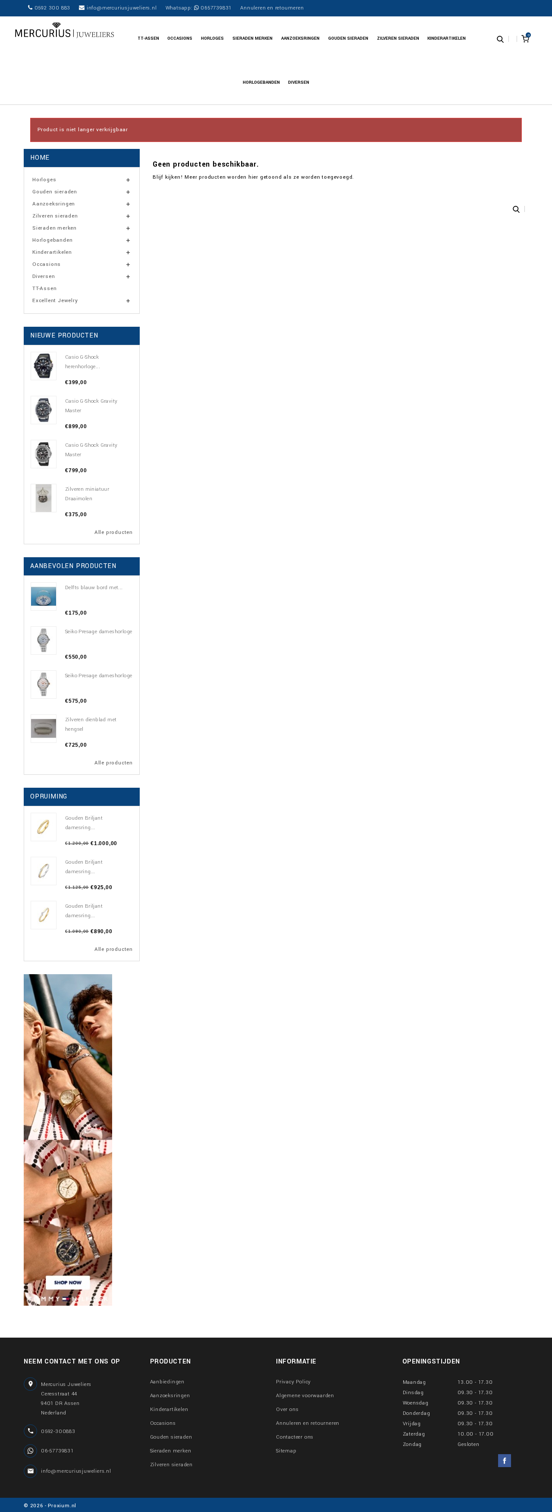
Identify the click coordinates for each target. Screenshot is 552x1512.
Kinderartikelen (446, 38)
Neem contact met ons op (72, 1361)
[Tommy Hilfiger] (68, 1139)
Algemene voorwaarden (305, 1395)
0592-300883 (58, 1431)
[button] (500, 38)
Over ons (287, 1409)
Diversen (298, 82)
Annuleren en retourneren (272, 8)
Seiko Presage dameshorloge (98, 631)
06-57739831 (57, 1451)
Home (40, 157)
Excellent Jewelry (55, 300)
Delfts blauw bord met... (94, 587)
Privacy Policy (293, 1382)
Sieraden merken (252, 38)
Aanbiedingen (167, 1382)
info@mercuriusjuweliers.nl (121, 8)
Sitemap (286, 1451)
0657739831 (215, 8)
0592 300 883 (51, 8)
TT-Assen (148, 38)
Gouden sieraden (348, 38)
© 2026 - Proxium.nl (50, 1505)
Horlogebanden (261, 82)
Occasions (179, 38)
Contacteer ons (295, 1437)
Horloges (212, 38)
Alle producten (113, 532)
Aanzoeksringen (300, 38)
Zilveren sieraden (398, 38)
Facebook (504, 1460)
